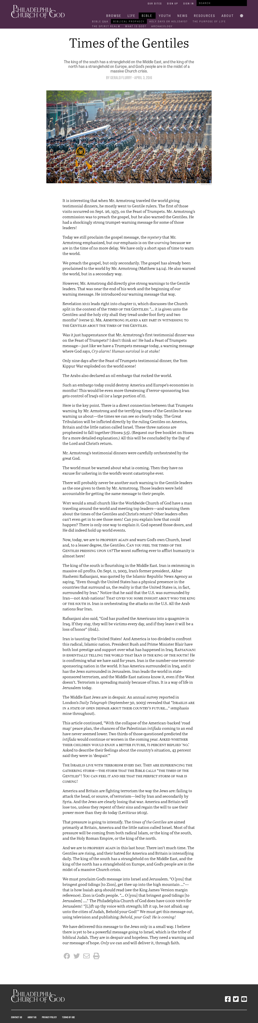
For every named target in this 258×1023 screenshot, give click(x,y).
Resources (204, 15)
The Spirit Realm (106, 26)
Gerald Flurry (121, 78)
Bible (147, 15)
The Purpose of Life (209, 21)
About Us (32, 1017)
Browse (113, 15)
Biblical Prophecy (129, 21)
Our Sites (155, 3)
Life (131, 15)
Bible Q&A (100, 21)
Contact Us (16, 1017)
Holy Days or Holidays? (168, 21)
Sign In (188, 3)
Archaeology (162, 26)
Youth (165, 15)
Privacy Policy (49, 1017)
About (228, 15)
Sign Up (172, 3)
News (182, 15)
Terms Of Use (68, 1017)
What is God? (136, 26)
